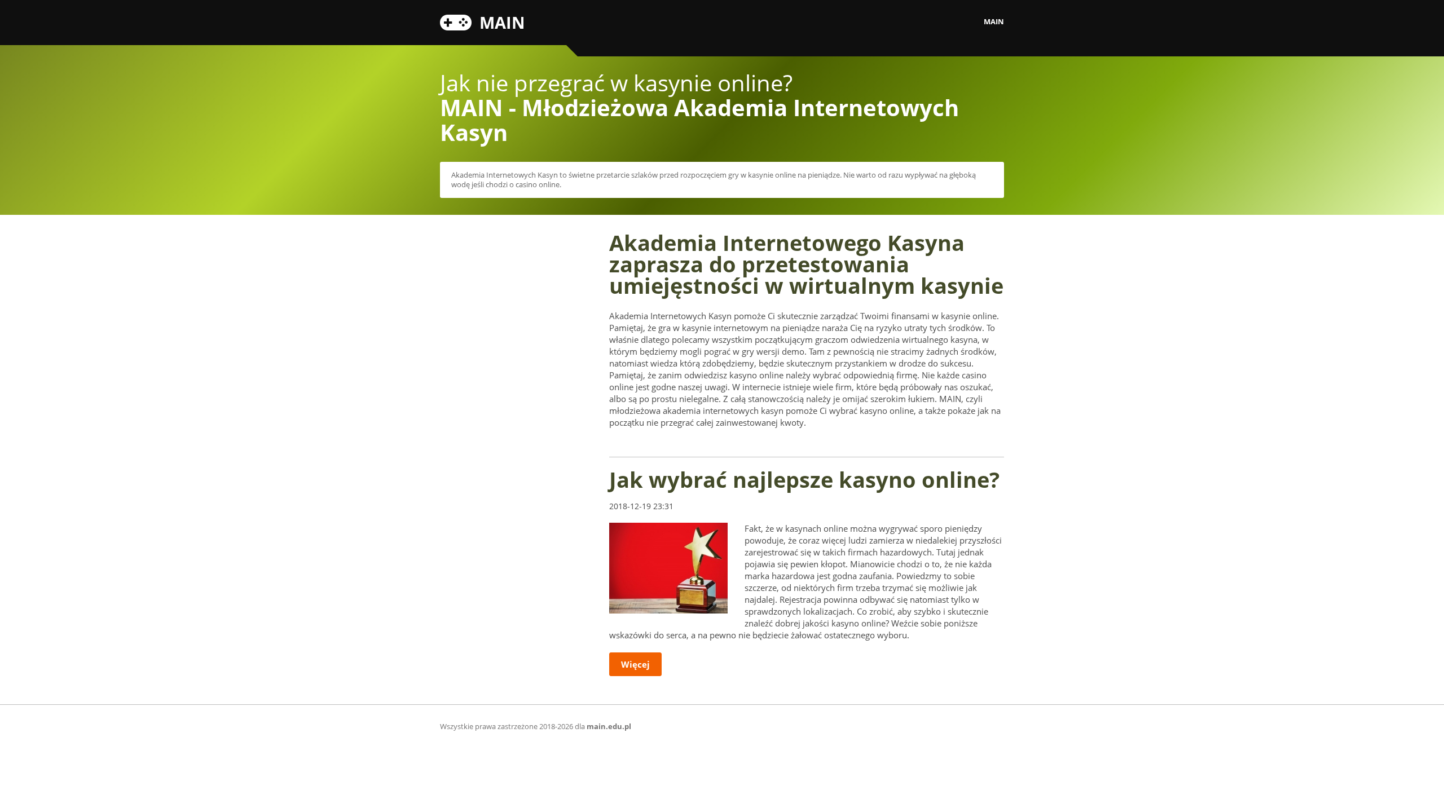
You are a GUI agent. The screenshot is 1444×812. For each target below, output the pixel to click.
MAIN (502, 20)
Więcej (635, 664)
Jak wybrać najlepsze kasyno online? (804, 479)
